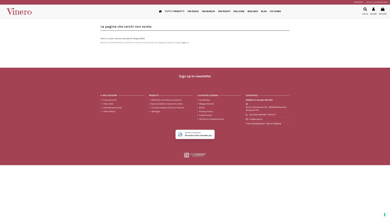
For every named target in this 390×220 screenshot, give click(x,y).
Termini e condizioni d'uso (377, 2)
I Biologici (155, 111)
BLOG (201, 107)
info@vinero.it (255, 119)
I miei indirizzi (108, 111)
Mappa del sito (206, 104)
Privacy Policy (206, 111)
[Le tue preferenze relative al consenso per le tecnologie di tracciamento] (385, 215)
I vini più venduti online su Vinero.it (167, 107)
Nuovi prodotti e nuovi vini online (167, 104)
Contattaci (204, 100)
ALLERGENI (358, 2)
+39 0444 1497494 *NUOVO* (262, 114)
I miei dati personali (112, 107)
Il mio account (109, 100)
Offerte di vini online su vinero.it (166, 100)
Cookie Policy (205, 115)
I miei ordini (107, 104)
